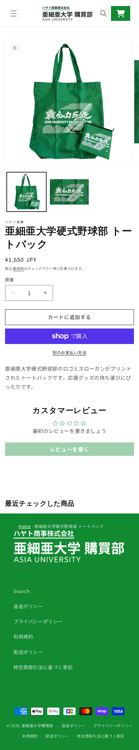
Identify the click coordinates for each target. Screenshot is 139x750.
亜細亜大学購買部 (37, 725)
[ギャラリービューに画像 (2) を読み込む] (69, 192)
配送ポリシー (28, 652)
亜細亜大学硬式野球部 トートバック (69, 526)
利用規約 (23, 636)
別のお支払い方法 (69, 352)
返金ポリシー (28, 606)
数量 (9, 279)
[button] (13, 13)
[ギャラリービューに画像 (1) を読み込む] (26, 192)
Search (21, 591)
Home (25, 526)
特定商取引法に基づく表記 (43, 667)
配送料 (18, 268)
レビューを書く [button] (69, 449)
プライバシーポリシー (38, 621)
